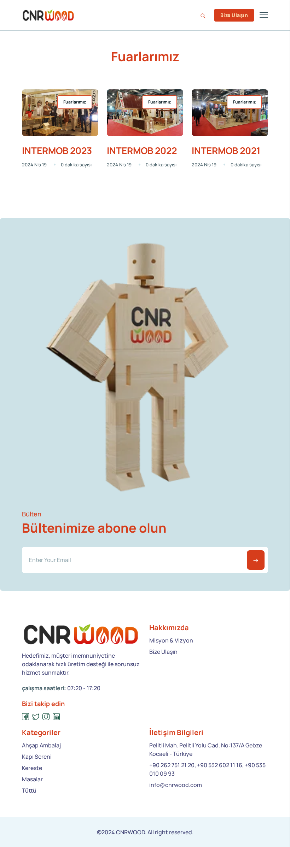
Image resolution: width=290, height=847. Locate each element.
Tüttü (29, 790)
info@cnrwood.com (175, 785)
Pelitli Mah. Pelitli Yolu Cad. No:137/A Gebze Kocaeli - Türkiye (205, 749)
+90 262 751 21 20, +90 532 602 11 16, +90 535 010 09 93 (207, 769)
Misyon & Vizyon (171, 640)
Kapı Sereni (37, 756)
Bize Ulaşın (234, 15)
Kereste (32, 768)
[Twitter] (36, 717)
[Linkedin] (56, 717)
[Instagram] (46, 717)
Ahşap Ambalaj (41, 745)
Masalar (32, 779)
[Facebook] (25, 717)
